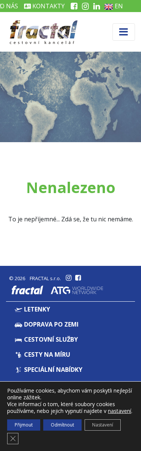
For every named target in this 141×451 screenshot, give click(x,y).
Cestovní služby (50, 339)
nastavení (119, 411)
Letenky (36, 309)
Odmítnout (62, 425)
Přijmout (24, 425)
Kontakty (48, 6)
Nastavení (102, 425)
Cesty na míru (46, 354)
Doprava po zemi (51, 324)
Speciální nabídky (52, 369)
